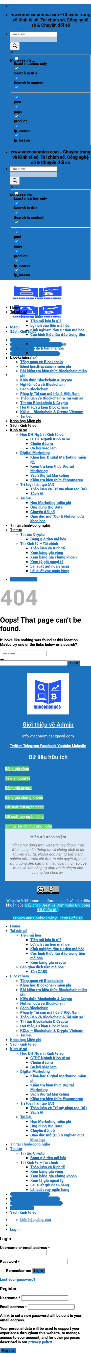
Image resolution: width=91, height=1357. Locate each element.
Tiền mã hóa (30, 316)
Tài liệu (26, 416)
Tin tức (16, 530)
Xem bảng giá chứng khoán (53, 557)
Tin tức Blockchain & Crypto (44, 403)
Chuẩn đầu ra (41, 443)
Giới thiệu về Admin (48, 724)
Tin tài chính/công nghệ (30, 525)
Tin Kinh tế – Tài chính (39, 543)
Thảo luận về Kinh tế (47, 548)
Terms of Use (71, 918)
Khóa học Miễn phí (25, 421)
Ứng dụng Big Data (46, 507)
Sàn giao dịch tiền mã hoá (42, 348)
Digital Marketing (35, 452)
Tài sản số (18, 312)
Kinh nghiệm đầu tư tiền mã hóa (57, 330)
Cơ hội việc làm (43, 448)
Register (8, 1350)
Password (10, 1261)
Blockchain (19, 357)
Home (15, 307)
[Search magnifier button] (15, 46)
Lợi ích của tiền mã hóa (50, 325)
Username (10, 1298)
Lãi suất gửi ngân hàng (49, 566)
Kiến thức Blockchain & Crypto (46, 380)
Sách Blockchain (34, 389)
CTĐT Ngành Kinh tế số (50, 439)
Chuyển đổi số (42, 512)
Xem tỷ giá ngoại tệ (46, 562)
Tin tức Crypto (32, 534)
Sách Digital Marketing (49, 475)
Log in (38, 1271)
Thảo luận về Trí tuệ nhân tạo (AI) (58, 489)
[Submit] (2, 659)
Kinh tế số (18, 430)
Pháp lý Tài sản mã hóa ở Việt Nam (50, 393)
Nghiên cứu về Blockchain (42, 384)
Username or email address (25, 1247)
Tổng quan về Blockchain (41, 362)
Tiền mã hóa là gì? (45, 321)
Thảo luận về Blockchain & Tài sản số (51, 398)
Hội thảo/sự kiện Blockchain (44, 407)
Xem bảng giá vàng (46, 552)
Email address (13, 1307)
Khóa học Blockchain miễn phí (45, 366)
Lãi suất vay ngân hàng (50, 571)
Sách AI (36, 493)
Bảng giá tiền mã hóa (48, 539)
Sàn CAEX (38, 353)
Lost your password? (17, 1279)
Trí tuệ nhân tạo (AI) (37, 484)
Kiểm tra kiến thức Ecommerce (56, 480)
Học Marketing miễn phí (50, 502)
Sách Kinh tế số (23, 425)
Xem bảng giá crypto (48, 343)
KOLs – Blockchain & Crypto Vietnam (51, 412)
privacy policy (40, 1342)
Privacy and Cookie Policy (35, 918)
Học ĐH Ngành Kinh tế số (41, 434)
